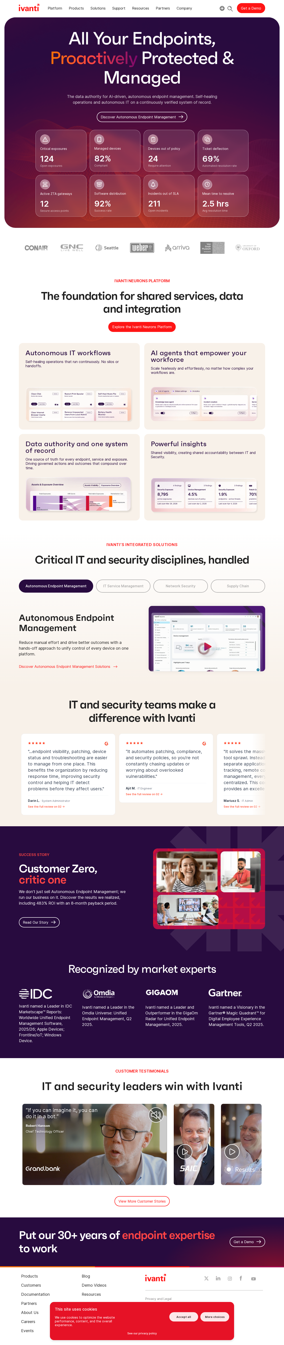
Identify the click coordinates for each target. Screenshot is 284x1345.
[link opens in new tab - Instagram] (230, 1279)
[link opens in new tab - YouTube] (253, 1279)
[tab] (54, 9)
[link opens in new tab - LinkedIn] (218, 1279)
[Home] (29, 8)
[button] (156, 1115)
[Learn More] (106, 743)
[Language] (221, 8)
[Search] (230, 8)
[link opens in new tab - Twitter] (206, 1279)
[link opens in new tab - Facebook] (240, 1279)
